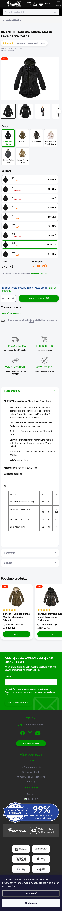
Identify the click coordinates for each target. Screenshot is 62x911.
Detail (16, 634)
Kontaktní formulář (31, 743)
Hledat (55, 12)
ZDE (50, 689)
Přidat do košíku (36, 298)
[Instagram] (29, 732)
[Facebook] (22, 732)
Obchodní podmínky (31, 772)
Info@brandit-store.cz (34, 725)
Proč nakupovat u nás (31, 767)
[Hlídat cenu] (30, 321)
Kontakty (31, 781)
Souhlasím (31, 903)
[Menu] (58, 3)
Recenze (31, 794)
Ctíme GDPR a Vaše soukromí (31, 777)
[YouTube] (37, 732)
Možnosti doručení (39, 274)
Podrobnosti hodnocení (36, 43)
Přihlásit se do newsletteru (18, 703)
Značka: (7, 51)
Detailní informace (10, 314)
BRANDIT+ (22, 689)
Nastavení (31, 893)
